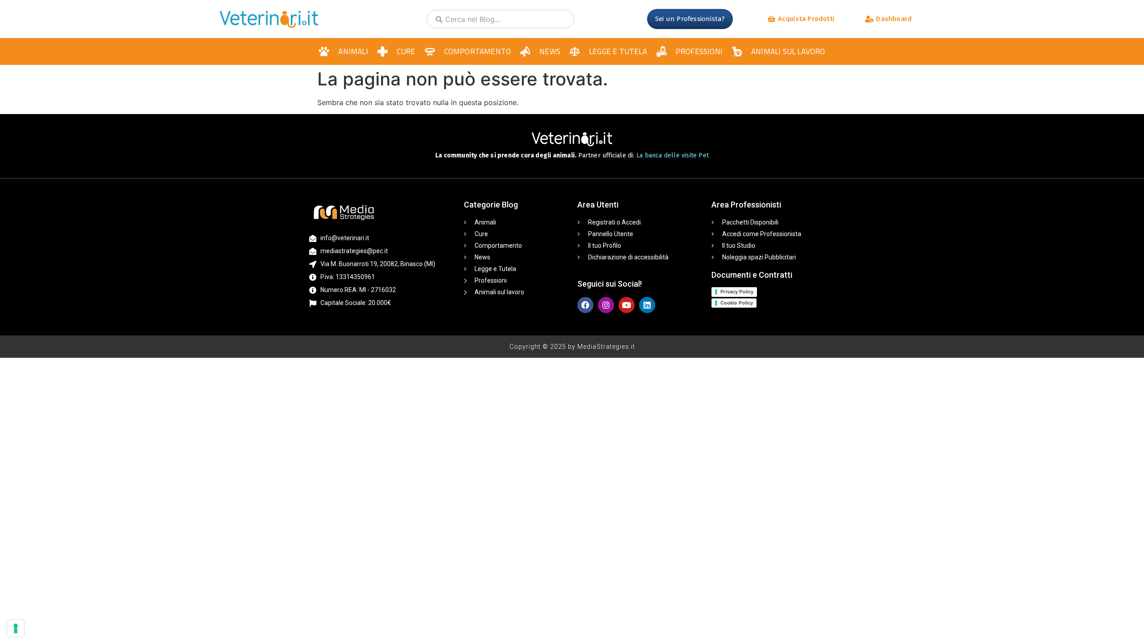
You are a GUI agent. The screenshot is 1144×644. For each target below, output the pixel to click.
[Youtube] (626, 305)
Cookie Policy (736, 303)
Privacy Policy (736, 291)
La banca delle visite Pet (672, 155)
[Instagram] (606, 305)
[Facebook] (585, 305)
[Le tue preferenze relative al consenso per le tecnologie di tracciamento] (15, 628)
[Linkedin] (647, 305)
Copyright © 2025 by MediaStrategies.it (572, 346)
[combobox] (500, 19)
